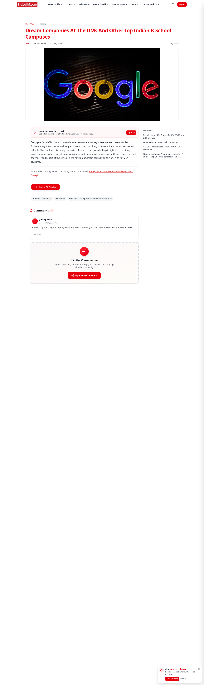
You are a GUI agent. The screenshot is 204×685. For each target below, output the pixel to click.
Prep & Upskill (99, 4)
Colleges (83, 4)
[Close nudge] (199, 669)
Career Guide (54, 4)
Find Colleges (172, 679)
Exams (69, 4)
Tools (133, 4)
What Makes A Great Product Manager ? (161, 142)
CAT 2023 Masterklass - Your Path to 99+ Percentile (161, 148)
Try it (130, 132)
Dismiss (183, 679)
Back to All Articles (47, 187)
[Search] (173, 4)
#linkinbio (60, 198)
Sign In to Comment (86, 275)
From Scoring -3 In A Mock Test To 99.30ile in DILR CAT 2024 (164, 136)
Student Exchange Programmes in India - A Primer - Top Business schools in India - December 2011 (163, 155)
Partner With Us (150, 4)
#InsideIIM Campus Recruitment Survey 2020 (90, 198)
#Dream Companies (42, 198)
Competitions (118, 4)
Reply (39, 234)
